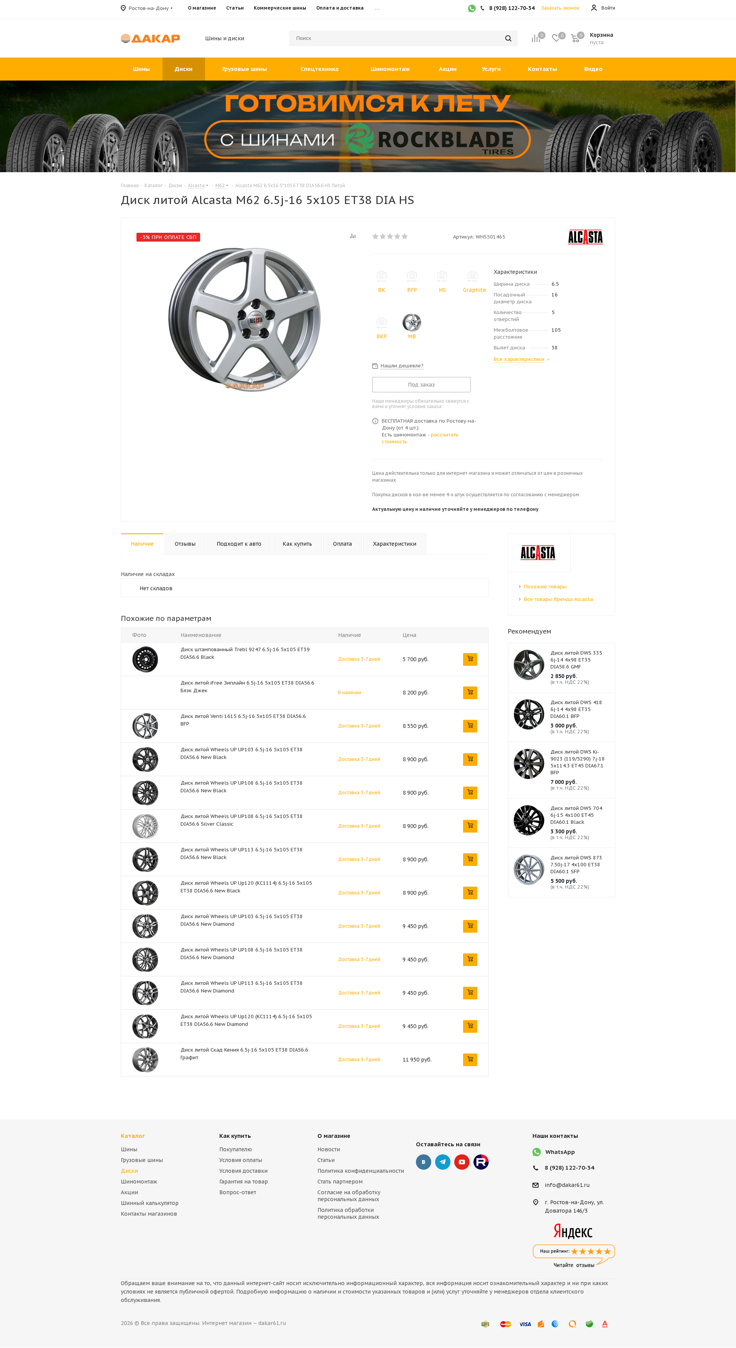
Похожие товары (545, 586)
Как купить (235, 1135)
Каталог (133, 1135)
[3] (390, 236)
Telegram (442, 1162)
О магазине (333, 1135)
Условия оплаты (240, 1160)
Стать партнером (340, 1181)
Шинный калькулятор (150, 1203)
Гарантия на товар (243, 1181)
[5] (405, 236)
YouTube (462, 1162)
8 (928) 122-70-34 (569, 1167)
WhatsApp (560, 1151)
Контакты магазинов (149, 1213)
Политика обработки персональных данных (348, 1213)
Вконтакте (423, 1162)
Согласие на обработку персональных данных (348, 1196)
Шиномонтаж (139, 1181)
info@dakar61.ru (567, 1185)
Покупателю (235, 1149)
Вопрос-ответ (237, 1192)
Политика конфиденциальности (360, 1170)
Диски (129, 1170)
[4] (397, 236)
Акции (129, 1192)
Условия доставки (243, 1170)
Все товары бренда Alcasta (558, 599)
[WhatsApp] (471, 9)
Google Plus (481, 1162)
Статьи (326, 1160)
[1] (376, 236)
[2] (383, 236)
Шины (129, 1149)
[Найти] (508, 38)
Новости (328, 1149)
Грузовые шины (142, 1160)
